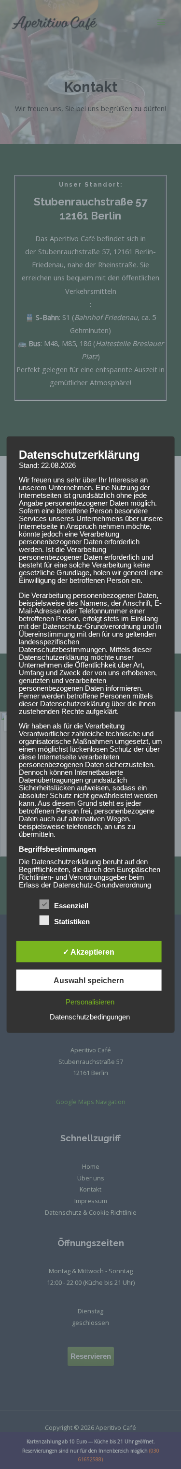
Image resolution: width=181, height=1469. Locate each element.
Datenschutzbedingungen (90, 1017)
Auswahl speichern (89, 980)
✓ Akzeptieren (88, 951)
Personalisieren (90, 1002)
